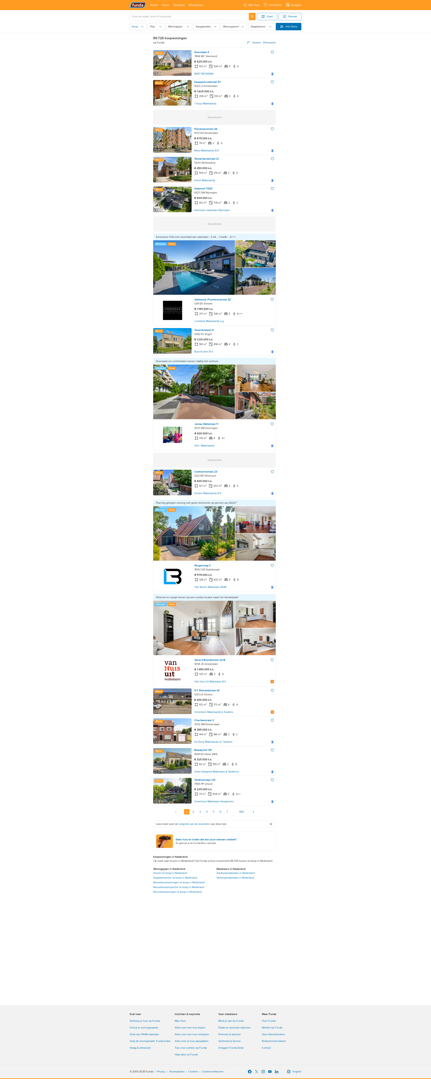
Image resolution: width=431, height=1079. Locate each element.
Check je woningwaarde (144, 1027)
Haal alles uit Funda (186, 1054)
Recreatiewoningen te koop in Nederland (177, 892)
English (297, 1071)
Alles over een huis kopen (190, 1027)
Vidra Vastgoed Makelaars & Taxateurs (216, 771)
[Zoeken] (252, 16)
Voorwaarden (177, 1071)
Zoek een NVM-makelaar (144, 1034)
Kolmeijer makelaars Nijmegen (212, 210)
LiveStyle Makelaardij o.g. (209, 321)
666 (241, 811)
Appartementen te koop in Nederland (175, 877)
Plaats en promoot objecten (234, 1027)
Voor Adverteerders (273, 1034)
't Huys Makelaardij (205, 103)
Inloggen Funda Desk (230, 1048)
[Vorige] (176, 811)
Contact (266, 1048)
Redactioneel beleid (274, 1041)
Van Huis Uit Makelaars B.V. (210, 681)
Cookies (193, 1071)
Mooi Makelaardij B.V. (207, 150)
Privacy (161, 1071)
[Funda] (138, 5)
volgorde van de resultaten (194, 824)
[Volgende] (253, 811)
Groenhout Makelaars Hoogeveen (214, 801)
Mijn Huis (180, 1021)
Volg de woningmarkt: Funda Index (150, 1041)
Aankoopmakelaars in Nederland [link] (236, 873)
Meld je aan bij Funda (231, 1021)
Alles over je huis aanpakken (191, 1041)
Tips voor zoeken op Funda (191, 1048)
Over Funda (269, 1021)
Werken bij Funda (272, 1027)
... (234, 811)
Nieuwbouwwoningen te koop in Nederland (179, 882)
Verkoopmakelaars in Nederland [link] (235, 877)
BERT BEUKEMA (204, 73)
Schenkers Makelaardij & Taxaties (213, 712)
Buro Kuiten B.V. (203, 351)
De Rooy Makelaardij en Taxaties (213, 742)
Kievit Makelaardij (204, 180)
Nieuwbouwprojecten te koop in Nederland (178, 887)
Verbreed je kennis (229, 1041)
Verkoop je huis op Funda (145, 1021)
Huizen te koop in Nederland (170, 873)
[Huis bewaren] (272, 52)
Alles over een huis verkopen (192, 1034)
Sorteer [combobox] (264, 42)
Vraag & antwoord (140, 1048)
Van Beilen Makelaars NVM (210, 587)
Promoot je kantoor (229, 1034)
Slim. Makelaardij (204, 445)
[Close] (271, 824)
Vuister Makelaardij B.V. (208, 493)
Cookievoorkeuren (213, 1071)
